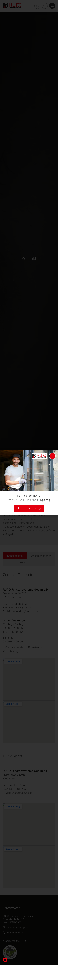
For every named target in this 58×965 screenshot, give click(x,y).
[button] (5, 960)
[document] (29, 482)
